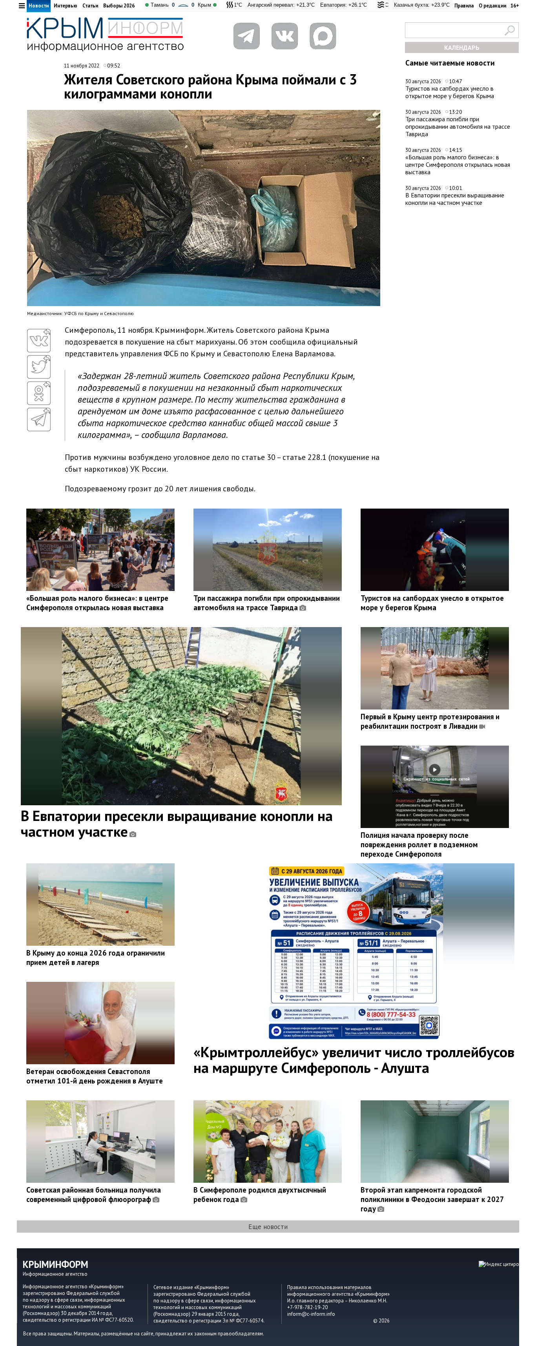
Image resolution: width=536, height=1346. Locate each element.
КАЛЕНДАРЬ (461, 47)
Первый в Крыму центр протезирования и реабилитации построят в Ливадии (430, 721)
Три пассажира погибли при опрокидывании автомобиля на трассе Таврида (457, 126)
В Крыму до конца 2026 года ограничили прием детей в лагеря (95, 957)
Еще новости (268, 1226)
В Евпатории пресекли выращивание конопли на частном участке (454, 198)
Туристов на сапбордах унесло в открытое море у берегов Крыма (449, 92)
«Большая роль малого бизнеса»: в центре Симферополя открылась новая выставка (457, 164)
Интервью (65, 5)
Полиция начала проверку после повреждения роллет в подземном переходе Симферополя (419, 844)
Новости (39, 5)
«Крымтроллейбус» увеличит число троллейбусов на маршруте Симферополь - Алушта (353, 1059)
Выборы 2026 (119, 5)
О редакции (492, 5)
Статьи (90, 5)
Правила (464, 5)
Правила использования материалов (329, 1287)
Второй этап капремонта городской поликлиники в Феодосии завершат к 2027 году (432, 1199)
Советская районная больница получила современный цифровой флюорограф (93, 1194)
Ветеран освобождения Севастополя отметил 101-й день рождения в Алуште (94, 1076)
